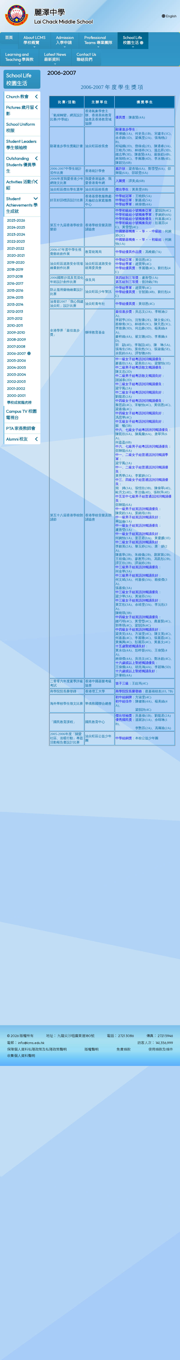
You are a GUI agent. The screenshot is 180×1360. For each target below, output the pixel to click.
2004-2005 (16, 367)
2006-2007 (16, 353)
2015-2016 (15, 290)
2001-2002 (16, 388)
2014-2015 (15, 297)
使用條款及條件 (160, 1049)
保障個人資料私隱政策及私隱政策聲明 (37, 1049)
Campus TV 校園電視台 (21, 414)
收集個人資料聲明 (21, 1055)
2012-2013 (15, 311)
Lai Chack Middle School (63, 21)
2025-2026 (16, 220)
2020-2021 (16, 255)
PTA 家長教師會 (20, 428)
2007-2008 (16, 346)
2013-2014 (15, 304)
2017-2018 (15, 276)
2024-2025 (16, 227)
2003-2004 (16, 374)
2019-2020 (16, 262)
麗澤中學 (49, 12)
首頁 (9, 37)
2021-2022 (15, 248)
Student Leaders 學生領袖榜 (21, 144)
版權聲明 (92, 1049)
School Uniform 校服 (20, 127)
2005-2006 (16, 360)
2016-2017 (15, 283)
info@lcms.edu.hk (31, 1043)
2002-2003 (16, 381)
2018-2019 (15, 269)
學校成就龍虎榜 (19, 402)
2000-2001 (16, 395)
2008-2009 (16, 339)
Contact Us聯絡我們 (86, 57)
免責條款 (124, 1049)
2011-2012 (14, 318)
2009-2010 (16, 332)
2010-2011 (15, 325)
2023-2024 (16, 234)
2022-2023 (16, 241)
